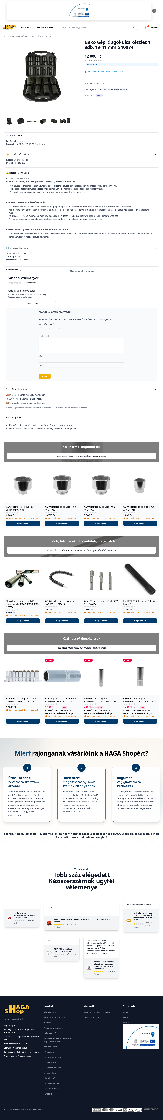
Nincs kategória (50, 1078)
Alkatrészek (48, 1022)
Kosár (125, 1012)
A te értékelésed (46, 324)
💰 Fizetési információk (17, 172)
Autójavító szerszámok (53, 1028)
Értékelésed (44, 336)
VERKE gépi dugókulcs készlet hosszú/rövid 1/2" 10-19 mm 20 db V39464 (82, 920)
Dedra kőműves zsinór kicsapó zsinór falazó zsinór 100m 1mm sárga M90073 (144, 916)
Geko (99, 95)
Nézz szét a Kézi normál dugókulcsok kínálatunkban (81, 456)
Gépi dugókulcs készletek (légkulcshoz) (113, 89)
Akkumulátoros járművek (54, 1017)
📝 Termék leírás (14, 135)
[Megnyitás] (79, 10)
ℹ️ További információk (17, 248)
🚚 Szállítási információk (18, 154)
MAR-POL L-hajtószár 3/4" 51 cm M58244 (63, 950)
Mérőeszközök (50, 1062)
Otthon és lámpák (51, 1083)
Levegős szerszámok (52, 1057)
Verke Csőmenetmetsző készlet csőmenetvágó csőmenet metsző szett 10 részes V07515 (104, 965)
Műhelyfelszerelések (52, 1067)
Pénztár (126, 1017)
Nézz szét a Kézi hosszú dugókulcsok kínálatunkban (82, 647)
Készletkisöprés (50, 1012)
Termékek (24, 27)
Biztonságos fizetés (15, 417)
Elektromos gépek (51, 1033)
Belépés (155, 27)
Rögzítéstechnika (51, 1088)
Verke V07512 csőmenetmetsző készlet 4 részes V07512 (25, 915)
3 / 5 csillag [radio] (50, 328)
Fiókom (126, 1022)
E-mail (42, 365)
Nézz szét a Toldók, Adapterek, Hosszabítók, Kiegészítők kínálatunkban (81, 550)
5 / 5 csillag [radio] (59, 328)
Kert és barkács (50, 1047)
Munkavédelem (50, 1073)
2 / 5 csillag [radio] (45, 328)
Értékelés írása (32, 303)
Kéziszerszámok (50, 1052)
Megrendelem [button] (23, 523)
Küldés (45, 376)
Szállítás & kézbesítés (16, 389)
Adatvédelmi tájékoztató (94, 1017)
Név (41, 356)
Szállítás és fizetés (45, 27)
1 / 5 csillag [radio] (41, 328)
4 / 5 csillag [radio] (54, 328)
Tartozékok (48, 1094)
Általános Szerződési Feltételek (97, 1012)
